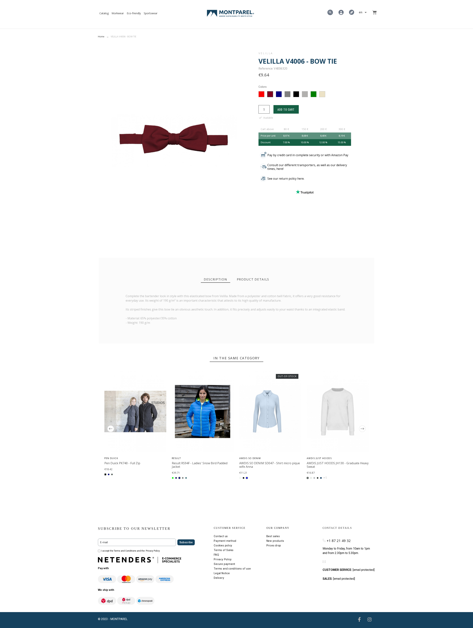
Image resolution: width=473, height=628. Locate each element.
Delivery (219, 577)
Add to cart (286, 109)
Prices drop (273, 545)
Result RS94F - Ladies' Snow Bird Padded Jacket (199, 465)
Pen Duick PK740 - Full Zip (122, 463)
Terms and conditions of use (232, 568)
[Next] (362, 428)
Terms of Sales (224, 550)
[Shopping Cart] (374, 12)
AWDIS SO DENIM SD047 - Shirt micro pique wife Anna (269, 465)
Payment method (225, 540)
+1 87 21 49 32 (339, 540)
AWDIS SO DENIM (250, 458)
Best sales (273, 536)
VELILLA (265, 53)
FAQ (216, 554)
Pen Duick (111, 458)
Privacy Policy (153, 551)
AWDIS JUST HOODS (319, 458)
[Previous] (110, 428)
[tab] (215, 279)
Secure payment (224, 563)
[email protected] (364, 570)
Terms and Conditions (125, 551)
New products (275, 540)
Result (176, 458)
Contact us (221, 536)
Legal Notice (222, 573)
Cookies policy (223, 545)
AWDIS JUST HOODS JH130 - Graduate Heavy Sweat (338, 465)
